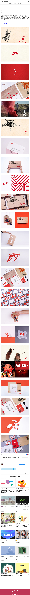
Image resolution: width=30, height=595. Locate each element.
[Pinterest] (27, 454)
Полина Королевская (4, 9)
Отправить (26, 473)
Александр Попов (5, 523)
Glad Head (5, 23)
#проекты (2, 511)
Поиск (21, 3)
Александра (5, 573)
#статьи (16, 511)
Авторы (15, 3)
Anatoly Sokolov (19, 573)
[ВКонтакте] (26, 454)
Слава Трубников (5, 488)
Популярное (10, 3)
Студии (18, 3)
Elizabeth (18, 523)
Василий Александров (20, 488)
